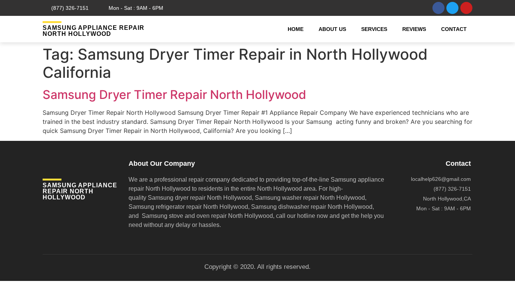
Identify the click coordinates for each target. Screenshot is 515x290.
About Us (332, 29)
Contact (454, 29)
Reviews (414, 29)
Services (374, 29)
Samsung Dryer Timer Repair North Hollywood (174, 94)
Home (295, 29)
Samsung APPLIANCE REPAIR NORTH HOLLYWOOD (93, 31)
